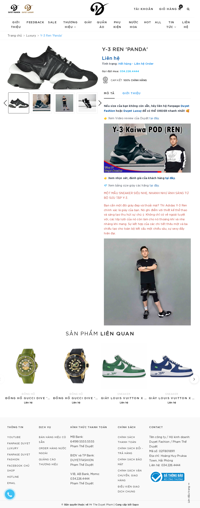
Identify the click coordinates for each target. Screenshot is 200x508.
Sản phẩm (100, 333)
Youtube (14, 436)
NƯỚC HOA (133, 24)
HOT (147, 22)
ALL (158, 22)
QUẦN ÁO (102, 24)
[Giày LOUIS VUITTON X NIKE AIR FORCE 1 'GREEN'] (124, 373)
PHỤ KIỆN (117, 24)
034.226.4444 (129, 71)
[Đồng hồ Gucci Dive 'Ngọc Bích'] (28, 373)
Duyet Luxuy (132, 110)
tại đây (154, 118)
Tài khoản (143, 9)
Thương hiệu (70, 24)
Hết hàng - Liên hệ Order (136, 63)
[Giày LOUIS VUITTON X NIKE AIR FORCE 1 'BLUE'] (172, 373)
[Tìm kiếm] (188, 8)
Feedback (35, 22)
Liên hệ (186, 24)
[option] (52, 68)
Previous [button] (5, 103)
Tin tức (170, 24)
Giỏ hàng (170, 8)
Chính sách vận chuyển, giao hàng (130, 475)
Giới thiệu (16, 24)
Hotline (13, 476)
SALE (52, 22)
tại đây (170, 178)
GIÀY (88, 22)
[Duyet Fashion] (14, 9)
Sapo (135, 504)
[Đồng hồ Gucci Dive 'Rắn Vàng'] (76, 373)
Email (11, 482)
